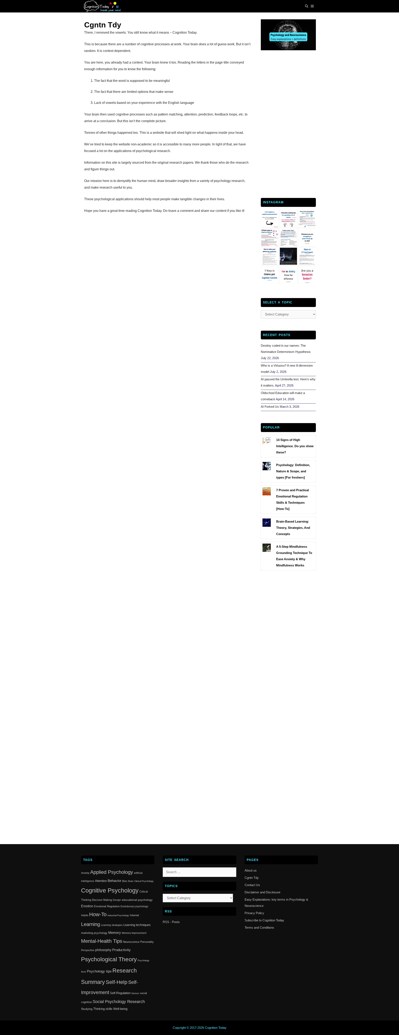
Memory (114, 933)
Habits (84, 915)
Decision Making (102, 899)
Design (117, 900)
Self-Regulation (120, 993)
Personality (147, 941)
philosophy (103, 950)
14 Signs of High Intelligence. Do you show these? (295, 446)
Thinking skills (102, 1008)
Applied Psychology (111, 872)
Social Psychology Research (119, 1001)
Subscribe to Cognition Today (264, 920)
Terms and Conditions (259, 927)
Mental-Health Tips (101, 941)
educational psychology (137, 899)
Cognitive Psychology (110, 890)
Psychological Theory (109, 959)
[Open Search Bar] (306, 6)
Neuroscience (131, 941)
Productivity (121, 950)
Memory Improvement (134, 933)
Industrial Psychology (118, 915)
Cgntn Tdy (252, 877)
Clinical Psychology (144, 881)
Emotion (87, 906)
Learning (90, 924)
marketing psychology (94, 932)
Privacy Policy (254, 913)
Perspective (87, 950)
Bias (124, 881)
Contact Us (252, 885)
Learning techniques (137, 925)
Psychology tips (99, 971)
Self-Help (116, 982)
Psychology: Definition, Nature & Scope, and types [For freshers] (293, 471)
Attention (101, 881)
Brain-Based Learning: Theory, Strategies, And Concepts (293, 528)
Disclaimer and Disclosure (262, 892)
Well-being (120, 1008)
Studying (86, 1008)
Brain (130, 881)
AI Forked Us (270, 406)
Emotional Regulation (107, 906)
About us (251, 870)
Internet (134, 915)
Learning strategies (112, 925)
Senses (135, 993)
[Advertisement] (288, 123)
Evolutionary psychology (134, 906)
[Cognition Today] (103, 6)
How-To (98, 914)
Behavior (114, 881)
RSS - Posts (171, 922)
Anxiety (85, 873)
